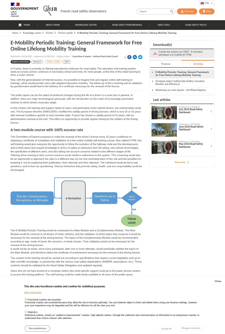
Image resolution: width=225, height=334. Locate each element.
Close (218, 281)
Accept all (166, 328)
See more (180, 162)
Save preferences (37, 328)
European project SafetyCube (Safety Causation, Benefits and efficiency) (180, 82)
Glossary (189, 11)
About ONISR (53, 25)
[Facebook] (129, 57)
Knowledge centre (86, 25)
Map (209, 11)
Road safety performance (127, 25)
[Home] (25, 10)
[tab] (166, 64)
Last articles (161, 100)
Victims (49, 33)
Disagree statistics (190, 328)
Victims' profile (65, 33)
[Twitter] (140, 57)
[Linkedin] (135, 57)
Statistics (32, 312)
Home (27, 25)
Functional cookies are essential (44, 299)
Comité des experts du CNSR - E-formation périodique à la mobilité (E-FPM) (181, 53)
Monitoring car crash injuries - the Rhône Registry (181, 90)
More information (32, 292)
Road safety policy (196, 25)
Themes (166, 64)
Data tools (164, 25)
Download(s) (162, 45)
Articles (198, 64)
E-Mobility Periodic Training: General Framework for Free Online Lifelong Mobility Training (126, 33)
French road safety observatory (83, 11)
